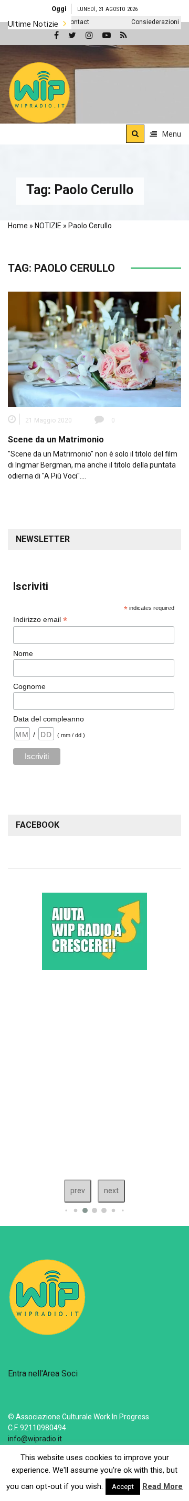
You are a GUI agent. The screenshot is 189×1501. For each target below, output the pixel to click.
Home (18, 225)
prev (77, 1190)
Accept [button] (123, 1487)
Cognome (29, 686)
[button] (39, 92)
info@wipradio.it (35, 1439)
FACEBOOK (37, 825)
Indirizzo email (40, 620)
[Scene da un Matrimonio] (94, 348)
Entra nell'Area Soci (43, 1373)
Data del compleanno (48, 719)
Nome (23, 653)
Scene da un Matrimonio (56, 439)
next (111, 1190)
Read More (162, 1486)
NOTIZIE (48, 225)
